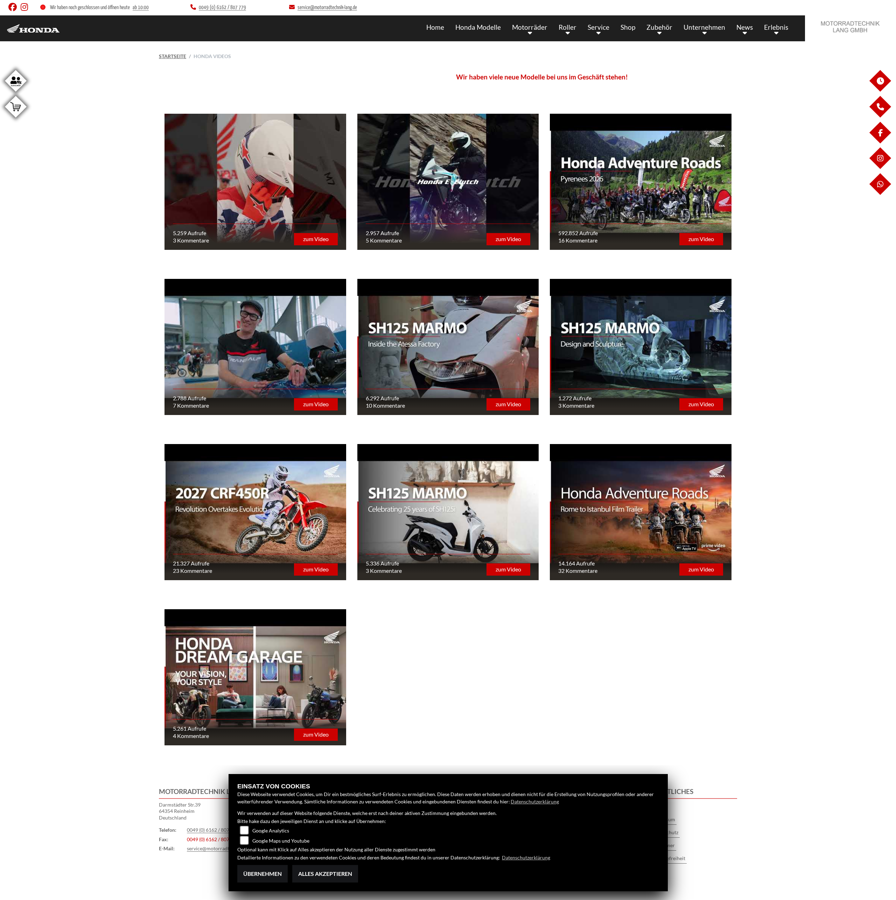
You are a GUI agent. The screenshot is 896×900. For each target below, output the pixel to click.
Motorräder (529, 27)
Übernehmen (262, 873)
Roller (567, 27)
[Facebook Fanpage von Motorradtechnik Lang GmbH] (14, 8)
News (744, 27)
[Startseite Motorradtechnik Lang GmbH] (851, 26)
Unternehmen (704, 27)
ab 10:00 (141, 7)
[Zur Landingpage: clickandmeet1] (15, 93)
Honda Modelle (478, 27)
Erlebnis (776, 27)
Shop (628, 27)
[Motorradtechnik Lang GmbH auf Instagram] (26, 8)
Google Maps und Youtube (280, 841)
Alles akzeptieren (325, 873)
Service (598, 27)
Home (435, 27)
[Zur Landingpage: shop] (15, 118)
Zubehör (659, 27)
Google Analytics (270, 831)
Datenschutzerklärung (535, 801)
